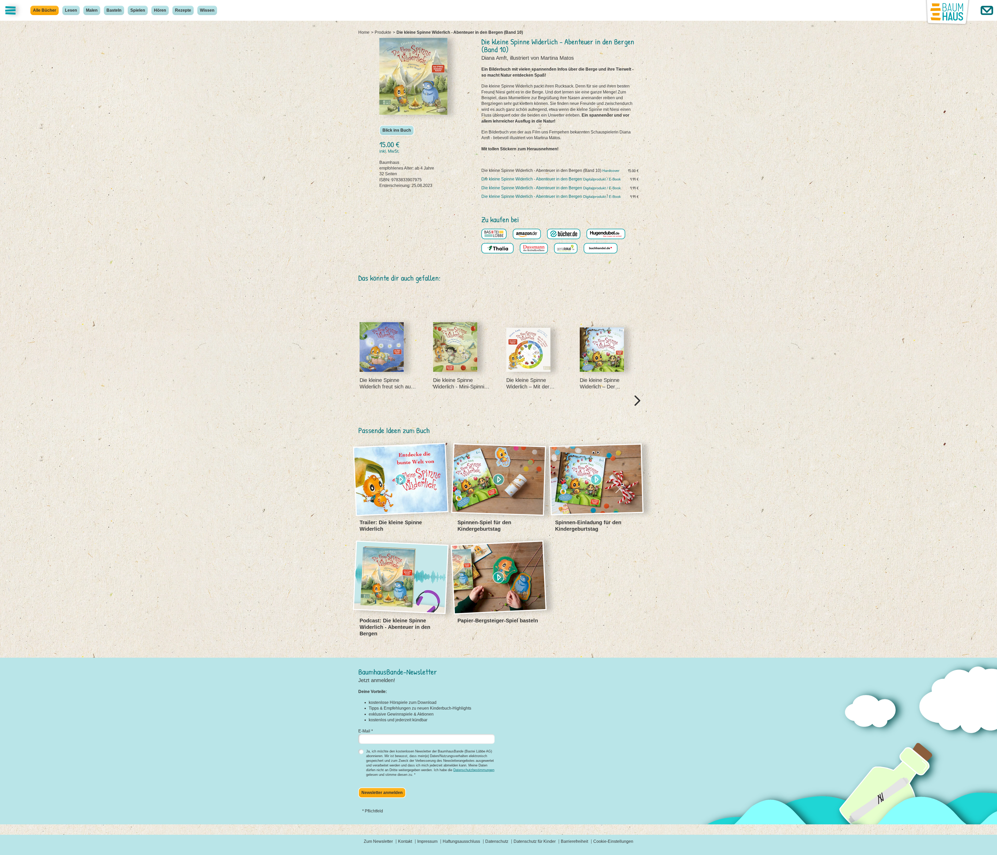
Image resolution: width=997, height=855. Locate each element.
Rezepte (183, 10)
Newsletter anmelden (382, 792)
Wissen (207, 10)
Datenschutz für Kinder (535, 841)
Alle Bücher (44, 10)
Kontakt (405, 841)
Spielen (137, 10)
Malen (92, 10)
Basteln (114, 10)
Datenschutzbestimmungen (473, 770)
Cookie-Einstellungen (613, 841)
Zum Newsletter (378, 841)
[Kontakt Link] (987, 10)
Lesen (71, 10)
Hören (160, 10)
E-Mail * (365, 731)
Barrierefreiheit (574, 841)
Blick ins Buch (396, 130)
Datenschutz (496, 841)
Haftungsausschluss (461, 841)
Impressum (427, 841)
